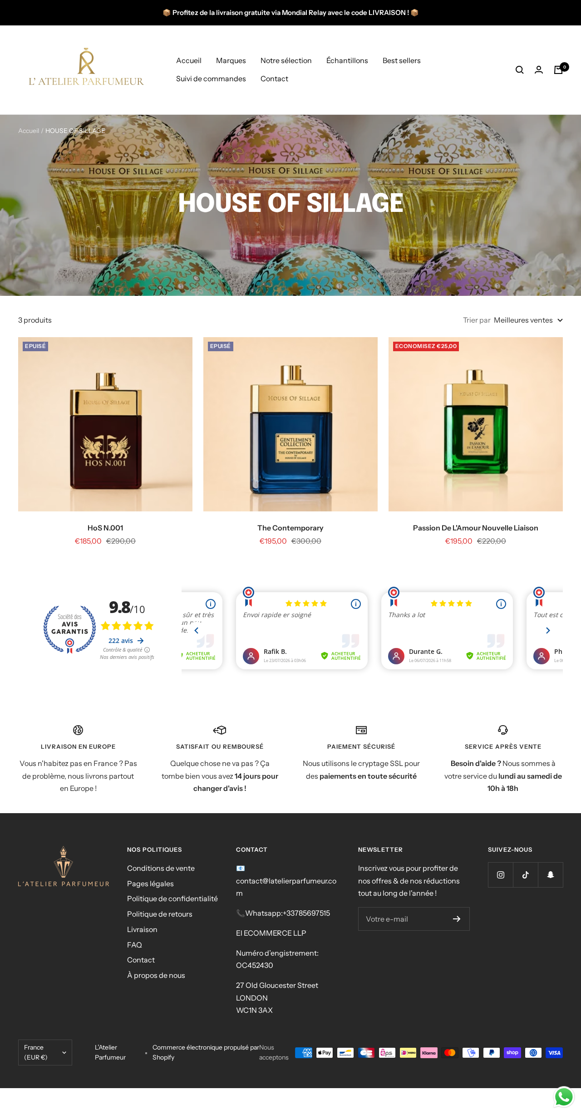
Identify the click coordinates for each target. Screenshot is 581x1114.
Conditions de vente (161, 868)
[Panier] (558, 70)
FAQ (134, 944)
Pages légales (150, 883)
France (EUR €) (36, 1052)
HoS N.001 (105, 527)
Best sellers (402, 60)
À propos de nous (156, 975)
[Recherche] (520, 70)
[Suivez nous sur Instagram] (500, 874)
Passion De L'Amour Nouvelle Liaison (475, 527)
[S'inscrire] (457, 919)
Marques (231, 60)
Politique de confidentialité (172, 898)
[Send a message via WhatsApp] (563, 1097)
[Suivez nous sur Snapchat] (550, 874)
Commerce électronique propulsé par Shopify (206, 1052)
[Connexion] (539, 70)
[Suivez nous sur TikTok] (525, 874)
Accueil (189, 60)
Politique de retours (159, 913)
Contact (274, 78)
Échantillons (347, 60)
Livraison (142, 929)
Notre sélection (286, 60)
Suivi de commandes (211, 78)
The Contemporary (290, 527)
